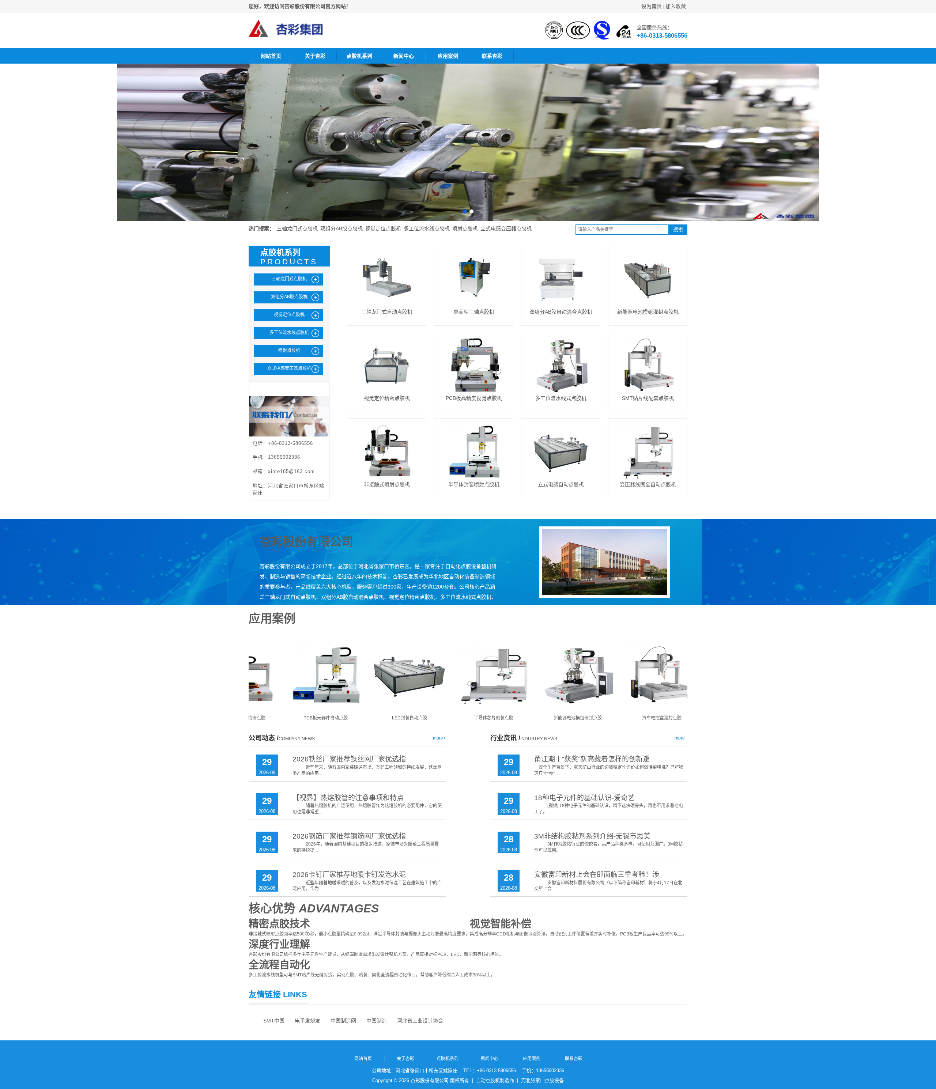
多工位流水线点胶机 (427, 228)
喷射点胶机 (465, 228)
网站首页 (271, 56)
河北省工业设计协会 (420, 1021)
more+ (439, 738)
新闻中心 (403, 56)
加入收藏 (675, 6)
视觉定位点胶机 (383, 228)
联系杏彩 (492, 56)
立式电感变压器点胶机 (506, 228)
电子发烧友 (307, 1021)
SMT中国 (273, 1021)
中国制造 (376, 1021)
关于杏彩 (315, 56)
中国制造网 (343, 1021)
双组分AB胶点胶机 (341, 228)
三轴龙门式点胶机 (297, 228)
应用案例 (448, 56)
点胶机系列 (359, 56)
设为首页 (651, 6)
